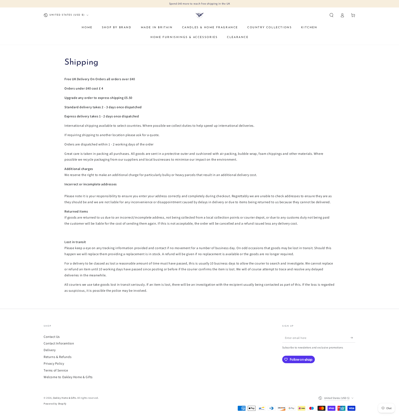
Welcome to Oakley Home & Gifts (68, 377)
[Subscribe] (353, 337)
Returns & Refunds (57, 357)
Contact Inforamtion (59, 343)
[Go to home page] (199, 15)
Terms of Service (56, 370)
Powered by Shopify (55, 403)
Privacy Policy (54, 363)
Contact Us (52, 337)
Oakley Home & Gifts (64, 397)
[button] (331, 15)
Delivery (50, 350)
